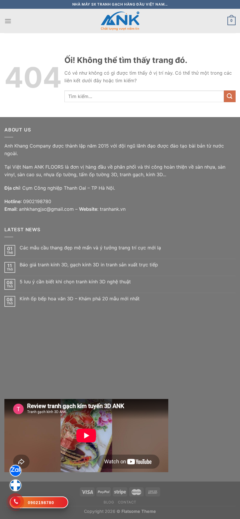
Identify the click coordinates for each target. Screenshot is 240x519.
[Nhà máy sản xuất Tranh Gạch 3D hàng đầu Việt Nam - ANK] (120, 21)
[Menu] (7, 21)
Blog (109, 502)
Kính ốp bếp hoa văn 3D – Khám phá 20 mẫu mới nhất (80, 299)
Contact (127, 502)
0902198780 (37, 201)
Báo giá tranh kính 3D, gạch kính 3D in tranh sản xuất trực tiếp (89, 265)
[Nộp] (230, 96)
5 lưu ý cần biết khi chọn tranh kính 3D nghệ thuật (75, 282)
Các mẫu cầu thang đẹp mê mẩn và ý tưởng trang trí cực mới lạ (90, 248)
